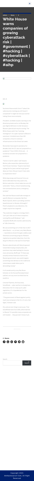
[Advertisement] (17, 393)
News (13, 15)
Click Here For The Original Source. (15, 319)
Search (5, 359)
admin (5, 15)
